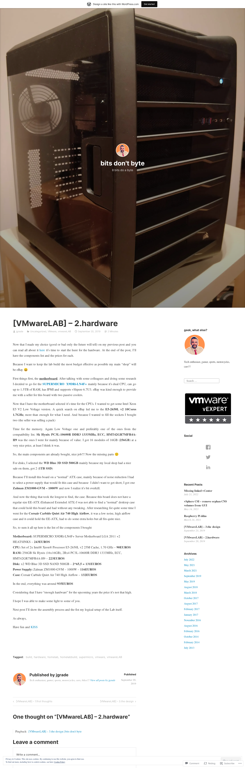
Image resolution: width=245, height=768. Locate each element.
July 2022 (189, 559)
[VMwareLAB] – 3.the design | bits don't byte (55, 731)
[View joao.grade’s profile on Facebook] (208, 447)
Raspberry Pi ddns (195, 516)
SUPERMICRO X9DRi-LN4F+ (64, 384)
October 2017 (191, 598)
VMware (52, 331)
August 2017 (191, 603)
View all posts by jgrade (102, 680)
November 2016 (192, 620)
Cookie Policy (59, 762)
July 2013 (189, 647)
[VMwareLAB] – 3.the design (117, 702)
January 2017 (191, 614)
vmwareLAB (64, 331)
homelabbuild (68, 657)
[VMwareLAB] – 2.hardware (202, 537)
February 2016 (192, 631)
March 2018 (190, 592)
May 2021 (189, 565)
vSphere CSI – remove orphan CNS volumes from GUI (205, 503)
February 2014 (192, 642)
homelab (53, 657)
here (42, 350)
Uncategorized (38, 331)
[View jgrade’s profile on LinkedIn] (208, 467)
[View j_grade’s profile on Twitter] (208, 457)
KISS (34, 627)
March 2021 (190, 570)
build (29, 657)
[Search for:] (201, 380)
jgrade (19, 331)
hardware (40, 657)
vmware (100, 657)
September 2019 (192, 576)
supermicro (86, 657)
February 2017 (192, 609)
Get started (149, 4)
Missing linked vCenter (198, 491)
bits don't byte (122, 163)
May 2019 (189, 581)
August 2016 (191, 625)
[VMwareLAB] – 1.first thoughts (32, 702)
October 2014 (191, 636)
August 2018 (191, 587)
